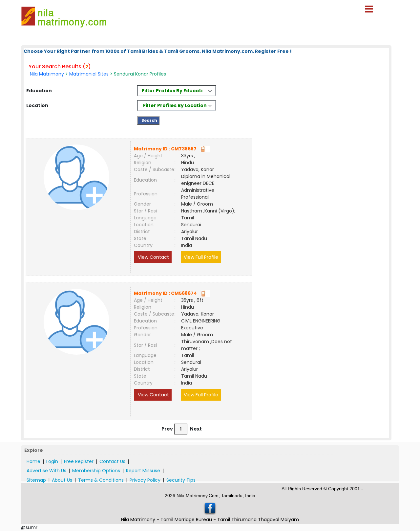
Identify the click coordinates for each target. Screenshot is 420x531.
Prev (167, 429)
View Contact (152, 257)
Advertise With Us (46, 470)
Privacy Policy (145, 480)
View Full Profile (201, 257)
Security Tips (181, 480)
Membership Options (96, 470)
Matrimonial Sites (89, 74)
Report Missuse (143, 470)
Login (52, 461)
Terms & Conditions (101, 480)
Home (33, 461)
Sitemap (36, 480)
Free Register (79, 461)
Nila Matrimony (47, 74)
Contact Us (112, 461)
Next (196, 429)
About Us (62, 480)
